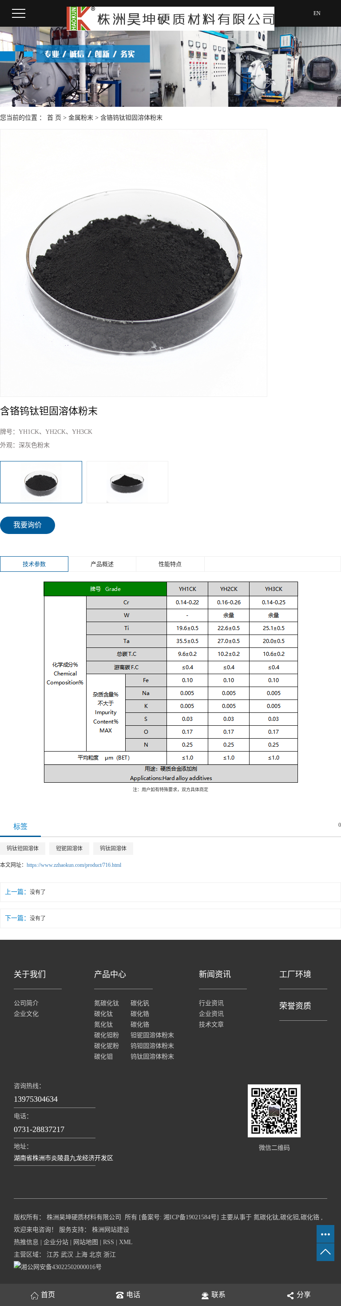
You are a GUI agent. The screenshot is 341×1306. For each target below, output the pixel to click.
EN (317, 13)
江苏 (53, 1254)
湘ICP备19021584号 (190, 1217)
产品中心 (110, 974)
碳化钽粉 (106, 1035)
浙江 (109, 1254)
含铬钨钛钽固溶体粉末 (131, 117)
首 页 (54, 117)
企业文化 (26, 1014)
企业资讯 (211, 1014)
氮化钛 (103, 1024)
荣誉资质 (295, 1006)
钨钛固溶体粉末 (149, 1056)
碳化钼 (103, 1056)
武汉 (67, 1254)
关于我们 (30, 974)
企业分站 (56, 1242)
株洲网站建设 (109, 1229)
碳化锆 (140, 1014)
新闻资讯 (215, 974)
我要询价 (27, 525)
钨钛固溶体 (113, 848)
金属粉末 (80, 117)
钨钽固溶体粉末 (149, 1046)
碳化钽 (289, 1217)
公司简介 (26, 1003)
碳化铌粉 (106, 1046)
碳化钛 (103, 1014)
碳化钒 (140, 1003)
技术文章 (211, 1024)
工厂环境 (295, 974)
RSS (108, 1242)
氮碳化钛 (106, 1003)
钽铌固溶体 (69, 848)
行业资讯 (211, 1003)
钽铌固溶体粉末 (149, 1035)
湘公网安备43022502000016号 (61, 1267)
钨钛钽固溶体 (23, 848)
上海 (81, 1254)
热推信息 (26, 1242)
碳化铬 (140, 1024)
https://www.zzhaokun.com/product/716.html (74, 865)
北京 (95, 1254)
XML (126, 1242)
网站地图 (85, 1242)
